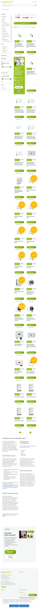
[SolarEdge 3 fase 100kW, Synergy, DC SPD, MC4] (19, 181)
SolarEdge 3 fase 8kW (19, 420)
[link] (20, 432)
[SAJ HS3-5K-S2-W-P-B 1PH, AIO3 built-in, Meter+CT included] (31, 101)
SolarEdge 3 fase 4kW (31, 420)
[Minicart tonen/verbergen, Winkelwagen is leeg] (36, 2)
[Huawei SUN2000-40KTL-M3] (19, 363)
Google (34, 598)
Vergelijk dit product (19, 54)
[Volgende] (21, 16)
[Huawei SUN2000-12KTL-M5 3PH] (19, 335)
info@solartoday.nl (6, 578)
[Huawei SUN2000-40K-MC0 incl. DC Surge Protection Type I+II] (31, 35)
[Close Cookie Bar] (37, 599)
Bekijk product (19, 52)
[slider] (2, 66)
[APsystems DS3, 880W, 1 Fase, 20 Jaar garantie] (31, 309)
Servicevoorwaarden (28, 598)
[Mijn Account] (33, 2)
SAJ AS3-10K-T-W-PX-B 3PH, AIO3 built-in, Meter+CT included (31, 137)
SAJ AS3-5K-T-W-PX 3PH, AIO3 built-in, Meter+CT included (19, 137)
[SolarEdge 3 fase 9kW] (31, 388)
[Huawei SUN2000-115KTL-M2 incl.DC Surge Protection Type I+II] (31, 153)
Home (2, 9)
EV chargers (15, 484)
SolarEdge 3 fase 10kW (19, 396)
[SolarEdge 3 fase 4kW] (31, 412)
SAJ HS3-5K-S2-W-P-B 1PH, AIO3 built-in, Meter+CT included (31, 111)
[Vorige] (16, 16)
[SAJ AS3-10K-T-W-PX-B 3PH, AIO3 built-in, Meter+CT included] (31, 127)
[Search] (35, 5)
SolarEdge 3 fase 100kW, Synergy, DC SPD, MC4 (19, 191)
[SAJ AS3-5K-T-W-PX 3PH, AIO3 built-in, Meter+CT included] (19, 127)
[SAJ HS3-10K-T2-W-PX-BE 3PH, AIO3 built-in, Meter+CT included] (19, 101)
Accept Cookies (14, 605)
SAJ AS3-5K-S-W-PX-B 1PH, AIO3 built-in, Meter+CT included (19, 163)
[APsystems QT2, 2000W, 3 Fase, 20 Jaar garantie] (31, 282)
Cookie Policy (6, 603)
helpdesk (4, 515)
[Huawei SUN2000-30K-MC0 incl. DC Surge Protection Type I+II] (31, 62)
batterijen (11, 484)
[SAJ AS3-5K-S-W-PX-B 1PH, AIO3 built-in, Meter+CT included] (19, 153)
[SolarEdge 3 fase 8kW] (19, 412)
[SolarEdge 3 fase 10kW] (19, 388)
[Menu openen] (1, 2)
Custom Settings (24, 605)
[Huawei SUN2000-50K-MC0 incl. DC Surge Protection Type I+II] (19, 35)
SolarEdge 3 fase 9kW (31, 396)
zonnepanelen (5, 484)
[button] (6, 14)
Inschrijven (32, 595)
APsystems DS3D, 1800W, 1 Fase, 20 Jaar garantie (19, 319)
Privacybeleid (21, 598)
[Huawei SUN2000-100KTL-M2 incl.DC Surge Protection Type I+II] (31, 335)
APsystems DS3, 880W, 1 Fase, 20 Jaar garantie (31, 319)
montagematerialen (8, 486)
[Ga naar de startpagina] (8, 2)
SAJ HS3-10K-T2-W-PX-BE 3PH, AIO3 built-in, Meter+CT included (19, 111)
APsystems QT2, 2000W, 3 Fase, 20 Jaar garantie (30, 293)
